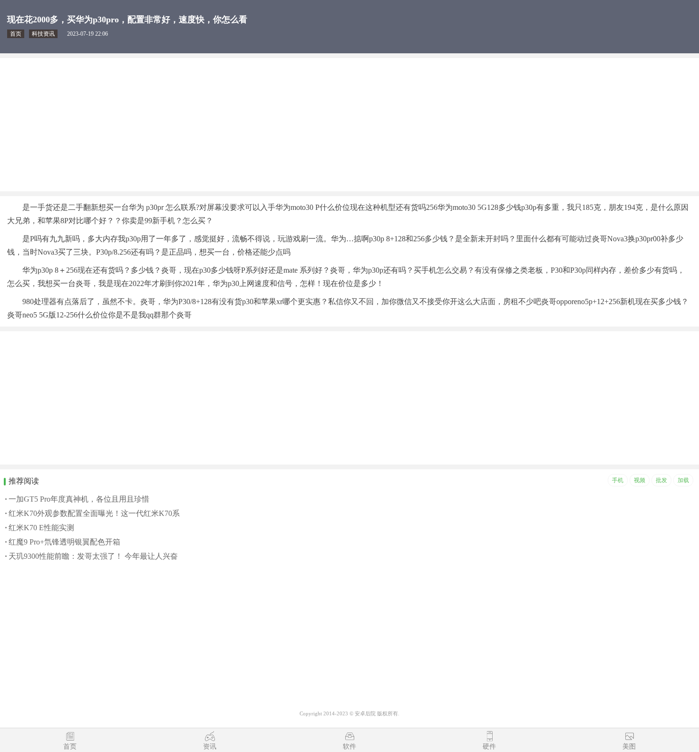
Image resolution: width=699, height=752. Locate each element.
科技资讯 (43, 33)
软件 (349, 746)
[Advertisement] (285, 124)
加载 (683, 480)
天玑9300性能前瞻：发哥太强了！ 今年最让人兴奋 (93, 556)
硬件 (489, 746)
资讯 (209, 746)
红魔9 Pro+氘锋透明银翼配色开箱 (64, 542)
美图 (629, 746)
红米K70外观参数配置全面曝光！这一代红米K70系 (94, 513)
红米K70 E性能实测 (41, 528)
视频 (639, 480)
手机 (617, 480)
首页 (15, 33)
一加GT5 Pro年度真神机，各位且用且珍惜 (79, 499)
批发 (661, 480)
